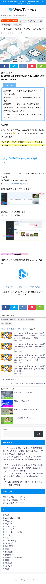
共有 (7, 549)
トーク (24, 21)
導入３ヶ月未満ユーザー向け (15, 500)
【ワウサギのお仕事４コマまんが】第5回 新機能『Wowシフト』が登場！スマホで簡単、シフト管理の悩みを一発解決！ (23, 451)
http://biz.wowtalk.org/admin (16, 184)
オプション (10, 524)
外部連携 (9, 552)
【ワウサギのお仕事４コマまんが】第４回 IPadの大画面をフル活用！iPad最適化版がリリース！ (23, 459)
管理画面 (18, 25)
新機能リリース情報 (13, 557)
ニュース (9, 538)
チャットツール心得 (13, 532)
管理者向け (7, 25)
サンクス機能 (10, 526)
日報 (7, 560)
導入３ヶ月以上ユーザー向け (9, 20)
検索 (5, 430)
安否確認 (9, 555)
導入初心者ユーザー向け (13, 503)
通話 (7, 569)
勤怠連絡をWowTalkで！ (9, 379)
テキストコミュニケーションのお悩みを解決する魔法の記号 (27, 383)
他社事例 (9, 546)
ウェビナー (10, 521)
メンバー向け (10, 540)
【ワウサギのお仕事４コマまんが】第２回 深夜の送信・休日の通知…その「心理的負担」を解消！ (23, 476)
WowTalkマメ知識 (36, 21)
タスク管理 (10, 529)
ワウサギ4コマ (11, 543)
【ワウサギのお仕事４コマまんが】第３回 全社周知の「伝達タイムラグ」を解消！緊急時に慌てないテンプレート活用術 (23, 468)
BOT (7, 515)
